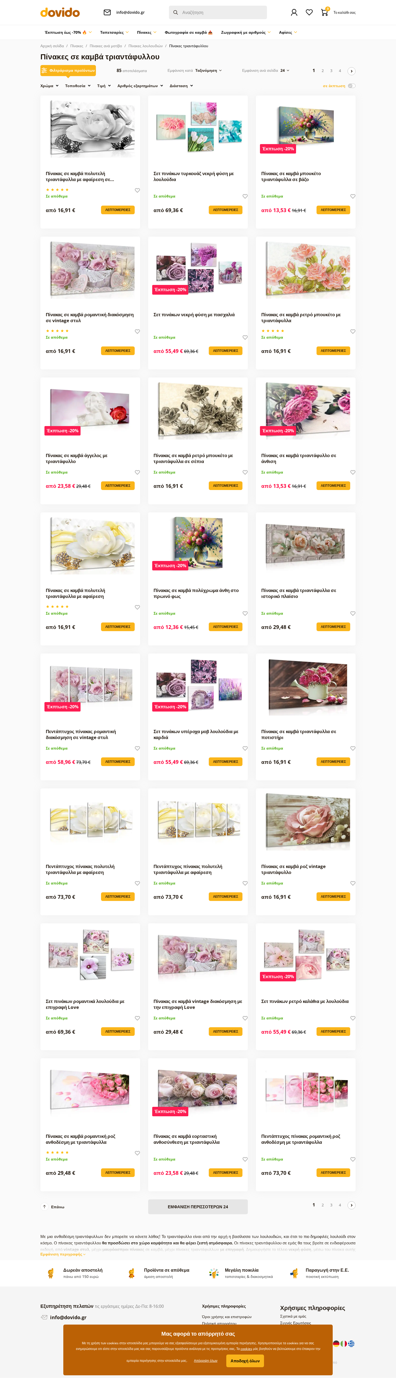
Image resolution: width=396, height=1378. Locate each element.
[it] (344, 1343)
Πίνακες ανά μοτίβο (106, 45)
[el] (351, 1343)
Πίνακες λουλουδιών (145, 45)
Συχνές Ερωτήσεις (295, 1322)
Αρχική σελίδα (52, 45)
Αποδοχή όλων (245, 1360)
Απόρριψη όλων (205, 1360)
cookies (246, 1348)
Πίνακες (76, 45)
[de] (337, 1343)
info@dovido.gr (67, 1317)
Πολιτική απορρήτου (219, 1323)
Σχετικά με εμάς (293, 1316)
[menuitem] (68, 32)
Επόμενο (352, 71)
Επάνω (57, 1206)
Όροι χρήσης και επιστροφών (227, 1316)
